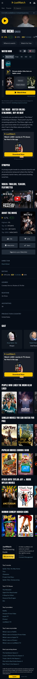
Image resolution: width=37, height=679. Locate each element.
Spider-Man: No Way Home (11, 569)
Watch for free (26, 43)
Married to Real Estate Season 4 (13, 661)
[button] (9, 464)
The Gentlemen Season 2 (10, 653)
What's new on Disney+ (10, 640)
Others (3, 83)
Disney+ (5, 619)
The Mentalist (7, 590)
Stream (3, 64)
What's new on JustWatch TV (12, 643)
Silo (4, 601)
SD (30, 57)
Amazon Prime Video (9, 613)
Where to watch (9, 43)
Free (16, 57)
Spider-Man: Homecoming (11, 580)
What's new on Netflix (10, 632)
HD (26, 57)
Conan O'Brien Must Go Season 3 (13, 655)
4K (22, 57)
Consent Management (26, 557)
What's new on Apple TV (10, 637)
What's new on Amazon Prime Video (14, 634)
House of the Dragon (9, 598)
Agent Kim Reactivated (10, 592)
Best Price (9, 57)
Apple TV (6, 616)
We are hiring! (9, 556)
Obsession (6, 574)
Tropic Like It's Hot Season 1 (11, 658)
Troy (4, 571)
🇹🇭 (30, 51)
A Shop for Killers (8, 595)
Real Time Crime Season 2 (11, 664)
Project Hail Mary (8, 577)
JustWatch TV (7, 622)
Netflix (5, 611)
